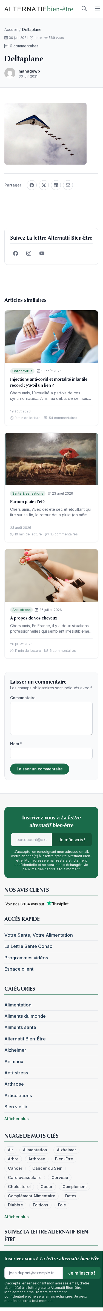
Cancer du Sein (47, 1168)
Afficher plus (16, 1118)
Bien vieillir (16, 1106)
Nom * (16, 743)
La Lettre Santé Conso (28, 946)
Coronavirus (22, 371)
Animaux (13, 1061)
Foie (62, 1205)
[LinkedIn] (56, 185)
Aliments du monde (25, 1016)
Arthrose (14, 1084)
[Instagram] (28, 253)
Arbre (13, 1159)
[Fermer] (96, 1257)
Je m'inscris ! (71, 839)
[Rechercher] (84, 9)
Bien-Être (64, 1159)
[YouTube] (41, 253)
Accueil (11, 29)
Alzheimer (15, 1050)
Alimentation (18, 1005)
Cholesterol (19, 1186)
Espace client (18, 969)
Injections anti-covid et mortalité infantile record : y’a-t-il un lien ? (48, 382)
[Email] (68, 185)
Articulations (18, 1095)
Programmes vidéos (26, 957)
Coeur (47, 1186)
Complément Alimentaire (31, 1196)
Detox (70, 1196)
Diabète (15, 1205)
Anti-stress (21, 610)
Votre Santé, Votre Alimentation (38, 935)
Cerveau (60, 1177)
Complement (74, 1186)
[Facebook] (32, 185)
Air (10, 1150)
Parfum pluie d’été (27, 501)
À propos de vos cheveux (33, 618)
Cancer (15, 1168)
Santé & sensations (27, 493)
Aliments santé (20, 1027)
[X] (44, 185)
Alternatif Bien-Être (25, 1039)
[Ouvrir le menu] (97, 8)
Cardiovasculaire (25, 1177)
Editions (40, 1205)
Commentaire (23, 697)
